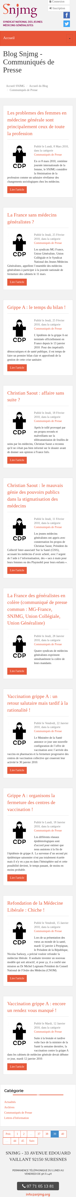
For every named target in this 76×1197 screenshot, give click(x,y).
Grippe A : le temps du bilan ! (36, 307)
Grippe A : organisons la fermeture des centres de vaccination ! (31, 802)
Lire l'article (17, 189)
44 (14, 1140)
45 (22, 1140)
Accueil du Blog (38, 86)
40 (62, 1133)
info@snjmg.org (38, 1194)
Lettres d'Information (16, 1118)
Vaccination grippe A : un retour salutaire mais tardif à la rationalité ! (37, 703)
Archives (9, 1107)
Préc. (9, 1133)
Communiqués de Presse (48, 154)
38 (46, 1133)
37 (38, 1133)
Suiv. (32, 1140)
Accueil (9, 38)
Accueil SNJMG (15, 86)
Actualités (10, 1102)
